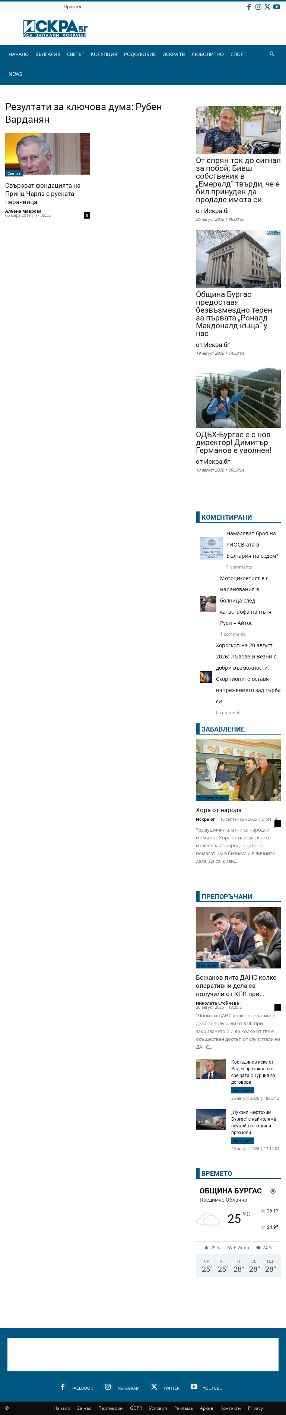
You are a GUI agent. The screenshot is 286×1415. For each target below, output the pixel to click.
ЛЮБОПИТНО (207, 54)
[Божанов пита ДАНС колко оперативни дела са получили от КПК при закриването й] (238, 937)
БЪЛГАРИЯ (47, 54)
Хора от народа (219, 810)
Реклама (183, 1408)
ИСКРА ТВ (173, 54)
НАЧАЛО (19, 54)
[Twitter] (267, 6)
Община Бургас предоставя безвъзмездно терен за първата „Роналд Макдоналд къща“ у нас (234, 314)
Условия (158, 1408)
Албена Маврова (23, 211)
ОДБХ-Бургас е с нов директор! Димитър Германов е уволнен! (233, 442)
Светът (13, 173)
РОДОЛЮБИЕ (140, 54)
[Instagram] (258, 6)
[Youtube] (277, 6)
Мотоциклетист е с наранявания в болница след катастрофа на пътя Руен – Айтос (245, 600)
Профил (72, 6)
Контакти (230, 1408)
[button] (272, 54)
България (207, 965)
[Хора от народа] (238, 770)
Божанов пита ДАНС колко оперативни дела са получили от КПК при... (236, 986)
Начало (62, 1408)
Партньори (110, 1408)
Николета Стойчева (217, 1003)
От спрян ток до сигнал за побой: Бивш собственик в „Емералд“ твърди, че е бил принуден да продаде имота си (238, 180)
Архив (206, 1408)
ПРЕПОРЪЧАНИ (226, 897)
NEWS (15, 74)
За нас (84, 1408)
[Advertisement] (143, 1354)
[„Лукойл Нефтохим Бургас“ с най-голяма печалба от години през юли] (211, 1120)
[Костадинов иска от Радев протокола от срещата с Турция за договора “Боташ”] (211, 1069)
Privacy (255, 1408)
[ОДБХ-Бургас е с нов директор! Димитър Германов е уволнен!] (238, 396)
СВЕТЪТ (75, 54)
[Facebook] (249, 6)
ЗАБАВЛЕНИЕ (223, 729)
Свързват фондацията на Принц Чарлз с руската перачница (42, 194)
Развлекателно (212, 797)
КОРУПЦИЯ (104, 54)
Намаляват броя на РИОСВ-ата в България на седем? (252, 544)
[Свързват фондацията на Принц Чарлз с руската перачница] (47, 154)
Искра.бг (205, 819)
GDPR (136, 1408)
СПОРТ (238, 54)
